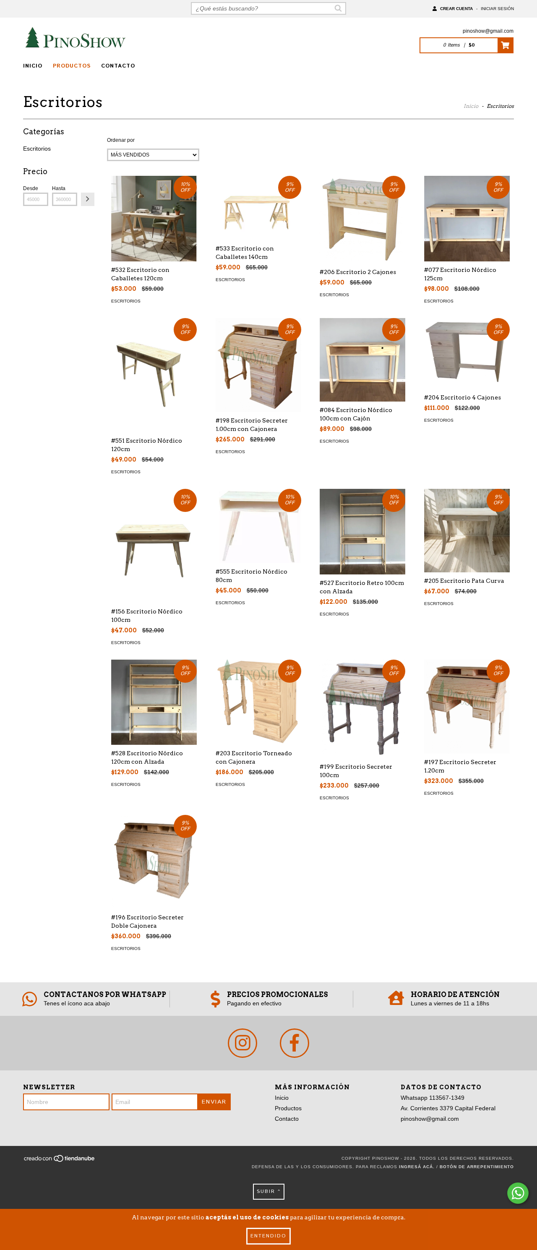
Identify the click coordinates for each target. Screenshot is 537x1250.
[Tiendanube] (59, 1161)
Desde (30, 188)
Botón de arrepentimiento (477, 1166)
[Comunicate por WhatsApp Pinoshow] (518, 1193)
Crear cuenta (456, 8)
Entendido (268, 1236)
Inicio (32, 66)
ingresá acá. (417, 1166)
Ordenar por (121, 140)
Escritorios (37, 148)
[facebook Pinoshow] (294, 1043)
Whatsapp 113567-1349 (432, 1097)
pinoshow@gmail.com (488, 31)
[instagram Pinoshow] (242, 1043)
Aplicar (87, 199)
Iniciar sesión (497, 8)
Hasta (58, 188)
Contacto (118, 66)
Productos (72, 66)
